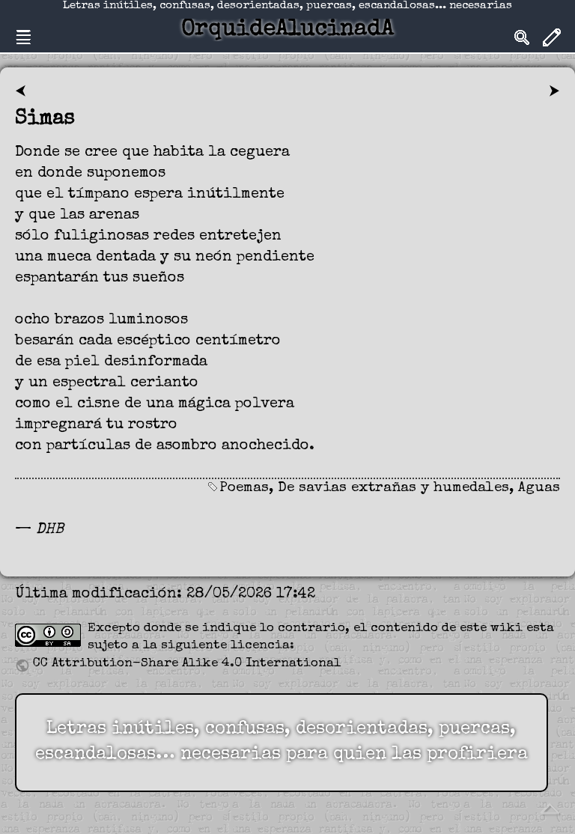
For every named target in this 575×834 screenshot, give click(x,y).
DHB (50, 530)
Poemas (244, 488)
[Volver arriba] (550, 807)
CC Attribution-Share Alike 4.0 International (187, 663)
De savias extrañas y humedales (393, 488)
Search (522, 37)
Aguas (539, 488)
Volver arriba (550, 809)
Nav (23, 37)
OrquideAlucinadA (287, 30)
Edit (552, 37)
